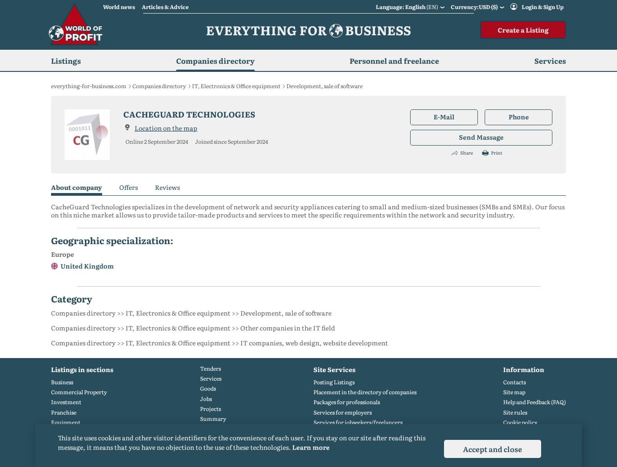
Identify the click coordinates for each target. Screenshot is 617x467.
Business (62, 382)
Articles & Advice (165, 7)
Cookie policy (520, 422)
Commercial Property (79, 392)
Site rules (515, 412)
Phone (519, 116)
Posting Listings (334, 382)
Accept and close (492, 448)
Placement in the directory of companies (364, 392)
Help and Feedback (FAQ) (534, 402)
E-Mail (444, 116)
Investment (66, 402)
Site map (514, 392)
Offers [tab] (128, 188)
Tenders (210, 369)
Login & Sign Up (543, 7)
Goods (208, 388)
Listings (66, 60)
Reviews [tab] (167, 188)
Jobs (206, 399)
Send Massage (481, 137)
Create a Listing (523, 29)
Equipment (65, 422)
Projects (210, 409)
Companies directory (215, 60)
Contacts (514, 382)
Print (496, 153)
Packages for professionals (346, 402)
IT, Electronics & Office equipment (236, 86)
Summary (213, 419)
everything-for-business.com (88, 86)
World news (119, 7)
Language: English (407, 7)
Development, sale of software (324, 86)
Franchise (63, 412)
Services (210, 378)
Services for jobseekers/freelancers (357, 422)
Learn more (311, 447)
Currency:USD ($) (474, 7)
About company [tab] (76, 188)
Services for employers (342, 412)
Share (466, 153)
